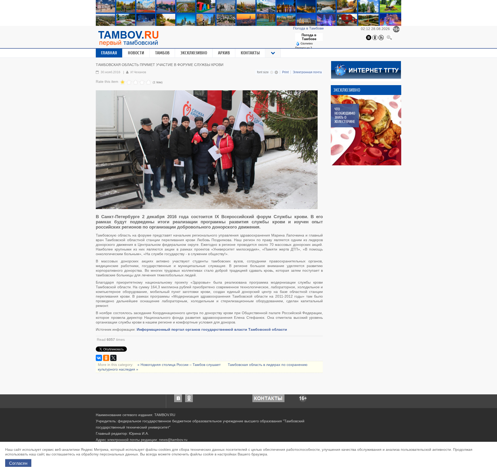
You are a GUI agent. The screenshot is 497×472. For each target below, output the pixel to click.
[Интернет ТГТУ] (366, 69)
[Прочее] (273, 53)
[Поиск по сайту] (389, 37)
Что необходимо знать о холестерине (344, 115)
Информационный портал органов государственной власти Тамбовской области (212, 329)
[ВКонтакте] (99, 358)
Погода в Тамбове (309, 28)
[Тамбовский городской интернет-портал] (128, 38)
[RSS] (381, 37)
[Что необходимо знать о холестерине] (366, 130)
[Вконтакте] (368, 37)
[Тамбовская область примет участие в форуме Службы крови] (207, 149)
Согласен (18, 463)
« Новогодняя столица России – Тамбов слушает (179, 365)
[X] (113, 358)
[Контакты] (268, 398)
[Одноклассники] (374, 37)
